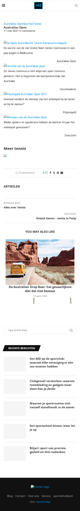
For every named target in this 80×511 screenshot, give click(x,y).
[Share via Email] (61, 172)
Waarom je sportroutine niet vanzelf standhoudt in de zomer (52, 405)
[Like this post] (46, 172)
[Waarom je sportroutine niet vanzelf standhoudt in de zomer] (15, 408)
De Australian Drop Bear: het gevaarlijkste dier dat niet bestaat (40, 289)
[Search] (76, 5)
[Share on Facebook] (50, 172)
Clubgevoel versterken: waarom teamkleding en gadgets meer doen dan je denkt (52, 385)
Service (46, 496)
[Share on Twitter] (54, 172)
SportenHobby (43, 502)
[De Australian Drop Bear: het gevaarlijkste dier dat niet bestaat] (40, 262)
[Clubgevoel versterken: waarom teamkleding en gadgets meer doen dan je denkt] (15, 386)
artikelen (12, 186)
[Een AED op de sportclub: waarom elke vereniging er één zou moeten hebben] (15, 364)
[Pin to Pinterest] (58, 172)
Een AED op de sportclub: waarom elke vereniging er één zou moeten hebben (51, 362)
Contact (20, 496)
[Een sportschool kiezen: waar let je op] (15, 431)
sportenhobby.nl (63, 496)
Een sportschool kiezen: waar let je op (52, 427)
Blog (10, 496)
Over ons (33, 496)
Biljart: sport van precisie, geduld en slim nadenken (48, 450)
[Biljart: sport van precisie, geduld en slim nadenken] (15, 453)
